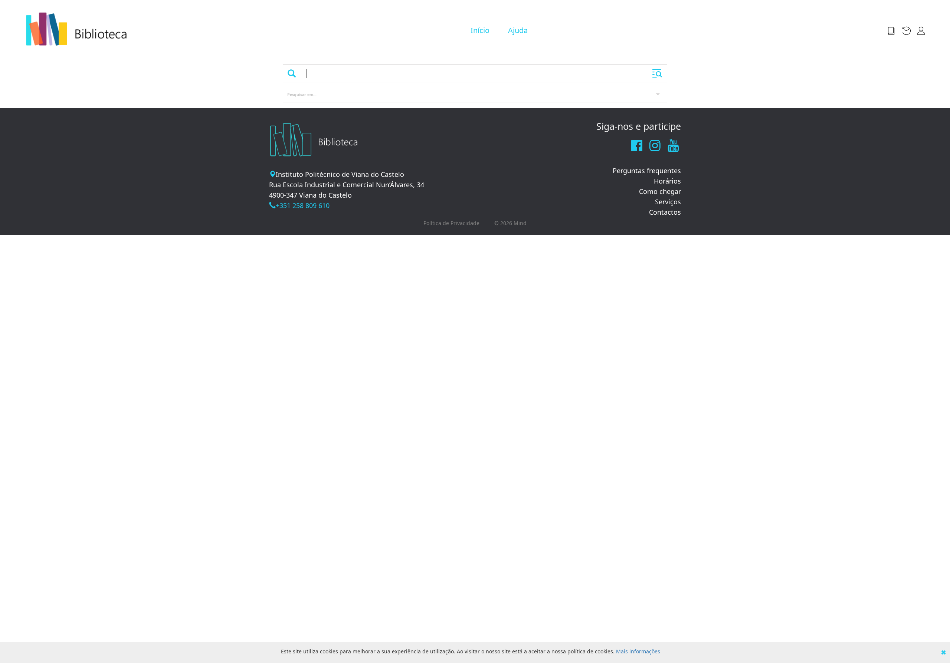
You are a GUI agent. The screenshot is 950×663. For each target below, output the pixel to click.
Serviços (668, 201)
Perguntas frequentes (647, 170)
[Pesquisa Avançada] (657, 73)
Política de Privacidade (451, 223)
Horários (667, 181)
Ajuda (518, 30)
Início (480, 30)
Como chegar (660, 191)
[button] (894, 30)
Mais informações (638, 651)
